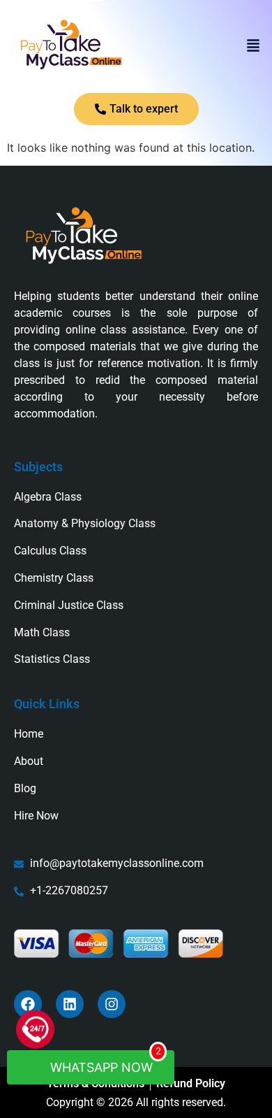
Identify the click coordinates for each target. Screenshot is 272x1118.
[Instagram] (112, 1004)
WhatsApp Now (104, 1062)
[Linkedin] (70, 1004)
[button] (253, 46)
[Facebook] (28, 1004)
